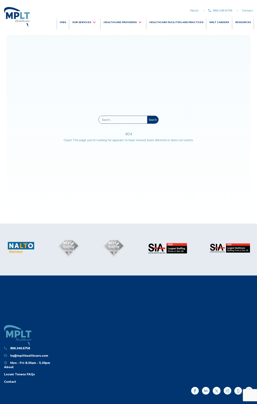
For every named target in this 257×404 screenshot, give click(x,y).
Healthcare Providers (120, 22)
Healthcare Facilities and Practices (176, 22)
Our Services (81, 22)
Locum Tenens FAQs (19, 374)
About (194, 10)
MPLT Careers (219, 22)
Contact (247, 10)
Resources (243, 22)
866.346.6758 (222, 10)
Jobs (63, 22)
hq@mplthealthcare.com (29, 355)
